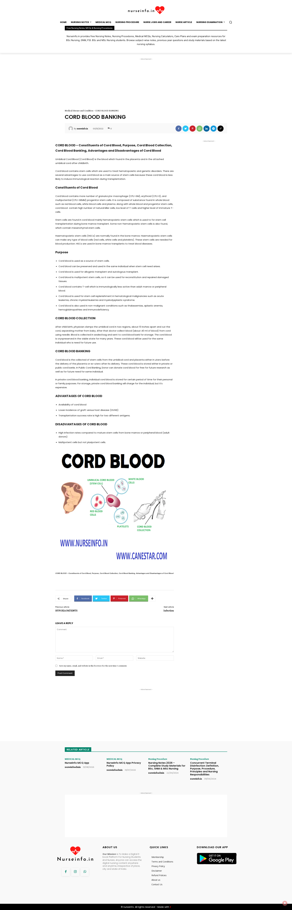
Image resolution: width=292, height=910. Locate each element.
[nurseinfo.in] (71, 128)
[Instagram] (75, 872)
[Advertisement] (146, 82)
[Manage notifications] (284, 903)
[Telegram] (213, 129)
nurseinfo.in (82, 128)
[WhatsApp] (199, 129)
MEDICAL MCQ (72, 759)
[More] (152, 598)
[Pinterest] (192, 129)
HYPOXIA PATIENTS (66, 610)
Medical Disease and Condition (79, 110)
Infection (168, 610)
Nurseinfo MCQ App (77, 763)
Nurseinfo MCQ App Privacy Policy (124, 764)
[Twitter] (185, 129)
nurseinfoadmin (73, 767)
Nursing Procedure (157, 759)
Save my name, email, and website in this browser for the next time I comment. (93, 665)
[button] (230, 22)
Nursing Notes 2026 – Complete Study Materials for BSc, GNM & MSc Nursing (166, 765)
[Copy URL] (220, 129)
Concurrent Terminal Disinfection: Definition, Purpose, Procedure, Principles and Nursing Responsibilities (204, 768)
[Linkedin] (206, 129)
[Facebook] (179, 129)
